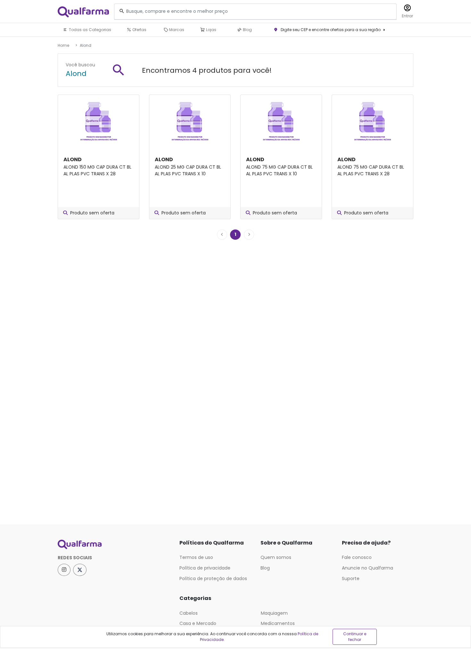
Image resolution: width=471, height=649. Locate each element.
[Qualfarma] (83, 11)
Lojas (210, 29)
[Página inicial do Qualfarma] (114, 544)
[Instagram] (64, 570)
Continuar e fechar (354, 636)
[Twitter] (80, 570)
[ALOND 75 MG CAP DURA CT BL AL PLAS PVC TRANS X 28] (372, 121)
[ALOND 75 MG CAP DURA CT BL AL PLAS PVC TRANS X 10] (281, 121)
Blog (247, 29)
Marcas (176, 29)
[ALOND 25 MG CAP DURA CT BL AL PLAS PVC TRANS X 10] (190, 121)
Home (63, 45)
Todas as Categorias (89, 29)
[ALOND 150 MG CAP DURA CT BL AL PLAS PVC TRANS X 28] (98, 121)
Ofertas (138, 29)
